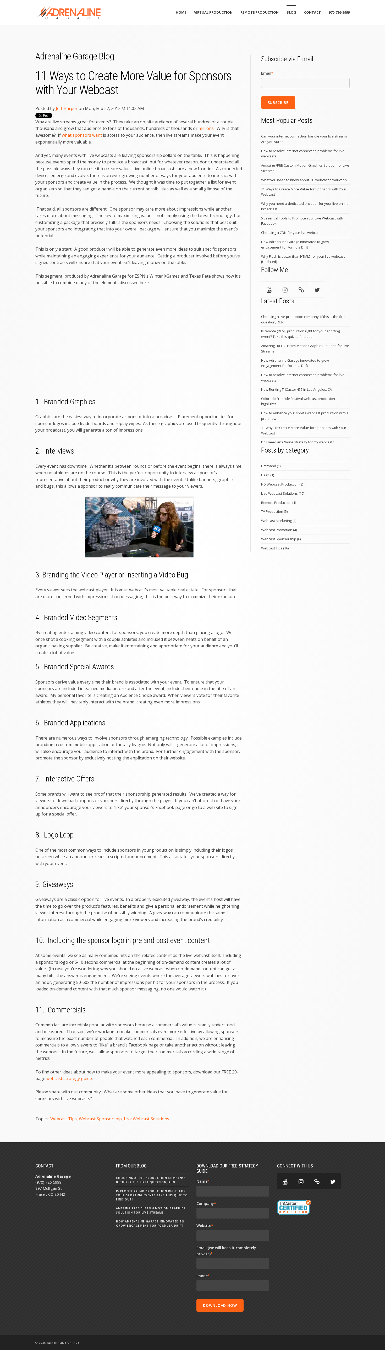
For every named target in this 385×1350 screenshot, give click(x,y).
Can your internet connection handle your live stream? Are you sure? (304, 139)
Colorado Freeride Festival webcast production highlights (298, 401)
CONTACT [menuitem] (312, 12)
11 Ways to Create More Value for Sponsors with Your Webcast (303, 192)
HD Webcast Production (282, 484)
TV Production (274, 511)
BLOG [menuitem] (291, 12)
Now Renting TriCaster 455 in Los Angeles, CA (296, 389)
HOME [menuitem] (181, 12)
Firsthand (270, 466)
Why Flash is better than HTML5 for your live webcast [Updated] (303, 259)
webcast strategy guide (69, 1078)
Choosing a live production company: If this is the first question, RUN (303, 319)
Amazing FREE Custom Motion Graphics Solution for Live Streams (305, 168)
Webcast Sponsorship (100, 1119)
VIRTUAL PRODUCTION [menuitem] (213, 12)
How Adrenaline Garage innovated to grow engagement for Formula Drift (295, 244)
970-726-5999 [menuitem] (339, 12)
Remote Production (278, 502)
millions (206, 128)
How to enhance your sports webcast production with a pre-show (305, 416)
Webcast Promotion (279, 529)
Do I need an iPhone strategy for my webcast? (297, 442)
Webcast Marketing (278, 520)
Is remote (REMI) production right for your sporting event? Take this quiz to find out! (300, 334)
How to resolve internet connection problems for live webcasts (302, 153)
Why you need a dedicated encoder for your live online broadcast (305, 206)
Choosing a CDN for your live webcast (291, 232)
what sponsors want (82, 135)
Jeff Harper (67, 108)
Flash (267, 475)
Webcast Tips (63, 1119)
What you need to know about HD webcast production (304, 180)
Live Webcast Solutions (146, 1119)
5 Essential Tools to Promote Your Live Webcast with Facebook (302, 221)
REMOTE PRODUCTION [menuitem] (259, 12)
